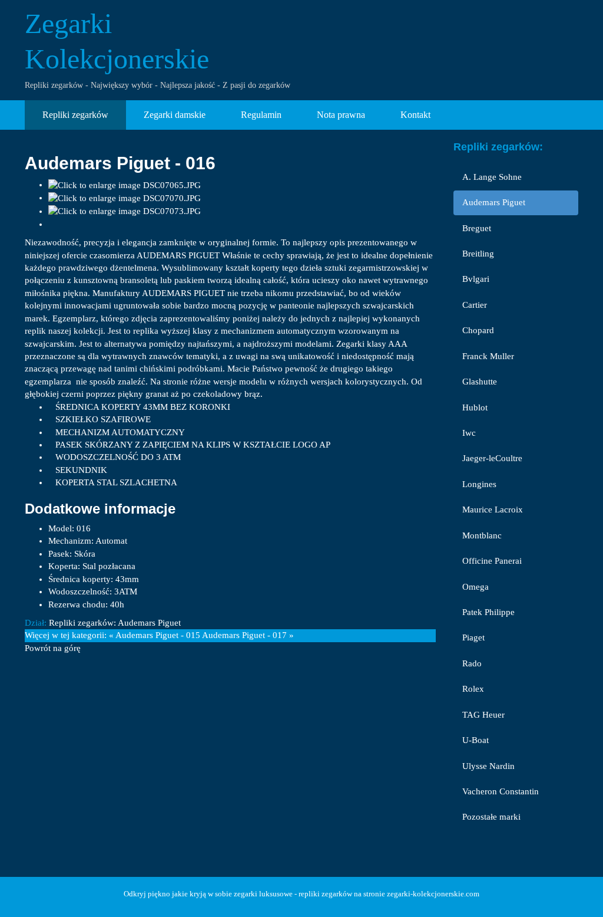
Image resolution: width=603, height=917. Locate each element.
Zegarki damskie (175, 115)
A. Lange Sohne (492, 177)
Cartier (474, 305)
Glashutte (479, 381)
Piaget (473, 637)
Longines (479, 484)
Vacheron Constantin (500, 791)
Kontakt (415, 115)
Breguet (476, 228)
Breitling (478, 253)
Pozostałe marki (491, 816)
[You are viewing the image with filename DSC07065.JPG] (124, 184)
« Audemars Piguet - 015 (154, 635)
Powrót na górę (53, 648)
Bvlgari (475, 279)
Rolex (473, 688)
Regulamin (261, 115)
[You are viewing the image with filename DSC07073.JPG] (124, 211)
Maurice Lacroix (492, 509)
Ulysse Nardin (488, 766)
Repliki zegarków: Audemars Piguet (115, 622)
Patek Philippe (488, 612)
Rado (472, 663)
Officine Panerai (492, 561)
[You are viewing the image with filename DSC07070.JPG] (124, 197)
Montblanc (482, 535)
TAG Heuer (483, 714)
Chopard (478, 330)
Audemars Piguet (493, 202)
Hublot (475, 407)
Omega (475, 586)
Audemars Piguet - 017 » (248, 635)
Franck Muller (488, 356)
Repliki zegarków (75, 115)
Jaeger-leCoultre (492, 458)
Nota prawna (341, 115)
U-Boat (475, 740)
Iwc (469, 433)
